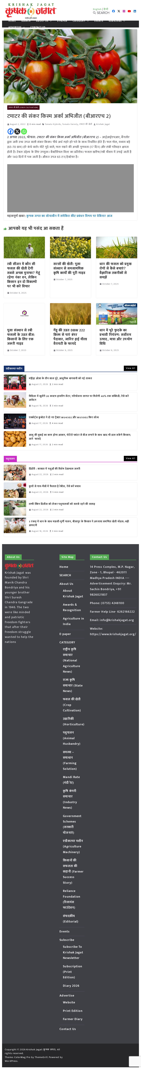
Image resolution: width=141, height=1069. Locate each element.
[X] (17, 131)
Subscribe (115, 21)
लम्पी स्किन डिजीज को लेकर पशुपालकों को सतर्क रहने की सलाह (62, 504)
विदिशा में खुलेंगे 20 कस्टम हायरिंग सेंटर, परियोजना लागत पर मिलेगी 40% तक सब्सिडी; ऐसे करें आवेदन (79, 398)
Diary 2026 (71, 985)
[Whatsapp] (24, 131)
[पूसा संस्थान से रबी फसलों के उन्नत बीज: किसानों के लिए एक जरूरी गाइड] (24, 305)
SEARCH (26, 21)
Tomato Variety (70, 124)
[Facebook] (11, 131)
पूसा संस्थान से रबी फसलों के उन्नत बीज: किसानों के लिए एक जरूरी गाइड (21, 337)
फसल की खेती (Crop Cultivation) (23, 107)
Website (69, 1002)
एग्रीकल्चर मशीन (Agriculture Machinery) (73, 847)
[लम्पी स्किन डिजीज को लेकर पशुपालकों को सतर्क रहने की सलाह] (15, 507)
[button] (50, 21)
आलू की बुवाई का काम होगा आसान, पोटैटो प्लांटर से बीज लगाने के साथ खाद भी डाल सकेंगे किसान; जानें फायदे (80, 437)
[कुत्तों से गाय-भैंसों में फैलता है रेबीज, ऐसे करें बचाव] (15, 490)
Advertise (14, 27)
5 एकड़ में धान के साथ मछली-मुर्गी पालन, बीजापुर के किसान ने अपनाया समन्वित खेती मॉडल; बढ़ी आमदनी (79, 523)
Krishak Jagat (103, 124)
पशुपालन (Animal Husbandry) (71, 738)
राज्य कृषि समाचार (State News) (73, 685)
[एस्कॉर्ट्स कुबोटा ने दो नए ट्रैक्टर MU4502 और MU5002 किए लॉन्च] (15, 421)
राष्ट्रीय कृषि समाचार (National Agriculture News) (71, 660)
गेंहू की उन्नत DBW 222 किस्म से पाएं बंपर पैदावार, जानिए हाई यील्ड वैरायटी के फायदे (70, 337)
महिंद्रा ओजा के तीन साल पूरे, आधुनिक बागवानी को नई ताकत (60, 379)
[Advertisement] (70, 188)
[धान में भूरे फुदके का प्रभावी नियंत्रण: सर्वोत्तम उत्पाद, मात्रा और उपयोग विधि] (116, 305)
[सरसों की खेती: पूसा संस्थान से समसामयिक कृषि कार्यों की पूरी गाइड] (70, 239)
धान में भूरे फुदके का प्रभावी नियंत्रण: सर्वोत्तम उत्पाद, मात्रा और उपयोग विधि (116, 337)
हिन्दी (106, 9)
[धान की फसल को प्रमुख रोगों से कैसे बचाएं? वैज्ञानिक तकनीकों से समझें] (116, 239)
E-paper (62, 21)
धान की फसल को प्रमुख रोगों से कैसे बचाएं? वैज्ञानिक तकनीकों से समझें (116, 270)
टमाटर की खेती (85, 124)
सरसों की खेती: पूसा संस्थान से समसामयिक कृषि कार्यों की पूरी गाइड (69, 268)
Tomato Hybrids (53, 124)
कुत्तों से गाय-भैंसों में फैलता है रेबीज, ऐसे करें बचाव (55, 486)
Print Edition (72, 1011)
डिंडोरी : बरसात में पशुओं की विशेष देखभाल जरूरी (54, 469)
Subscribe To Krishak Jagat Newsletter (73, 952)
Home (12, 21)
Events (98, 21)
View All (130, 368)
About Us (42, 21)
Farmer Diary (73, 1019)
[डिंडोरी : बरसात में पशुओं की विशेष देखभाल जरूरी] (15, 472)
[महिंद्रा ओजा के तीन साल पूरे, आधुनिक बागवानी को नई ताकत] (15, 382)
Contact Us (37, 27)
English (97, 9)
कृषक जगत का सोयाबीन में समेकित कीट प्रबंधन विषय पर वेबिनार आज (69, 216)
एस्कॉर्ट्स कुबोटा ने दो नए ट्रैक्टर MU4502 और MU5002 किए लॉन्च (64, 418)
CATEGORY (79, 21)
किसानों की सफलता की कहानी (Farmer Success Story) (73, 871)
